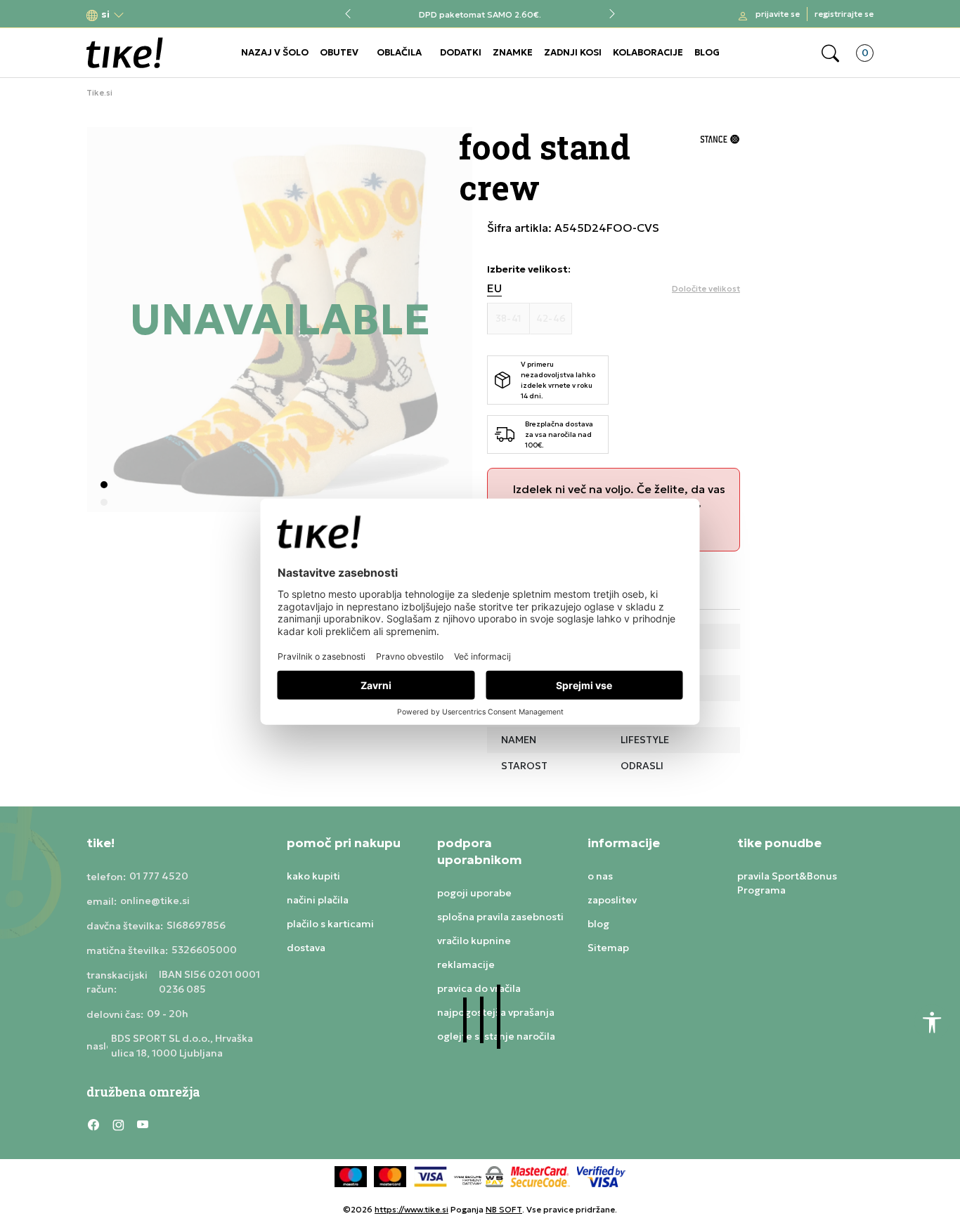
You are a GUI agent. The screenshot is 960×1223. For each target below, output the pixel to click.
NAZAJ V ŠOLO (275, 52)
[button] (105, 14)
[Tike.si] (124, 52)
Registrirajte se (844, 13)
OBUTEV (339, 52)
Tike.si (99, 93)
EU (494, 288)
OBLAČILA (399, 52)
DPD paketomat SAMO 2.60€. (480, 14)
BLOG (707, 52)
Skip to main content (143, 15)
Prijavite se (777, 13)
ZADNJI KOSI (573, 52)
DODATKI (460, 52)
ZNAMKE (513, 52)
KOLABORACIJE (648, 52)
